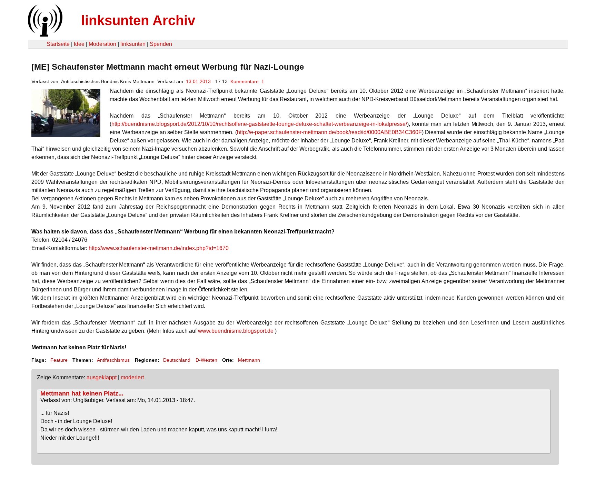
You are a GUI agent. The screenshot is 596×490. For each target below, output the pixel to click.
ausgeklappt (102, 377)
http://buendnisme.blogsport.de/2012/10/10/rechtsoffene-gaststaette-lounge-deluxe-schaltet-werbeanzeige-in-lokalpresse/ (259, 124)
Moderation (102, 44)
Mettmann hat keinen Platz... (81, 393)
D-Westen (206, 360)
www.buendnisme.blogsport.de (236, 331)
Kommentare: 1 (247, 81)
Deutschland (176, 360)
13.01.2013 (198, 81)
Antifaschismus (113, 360)
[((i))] (44, 35)
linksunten (133, 44)
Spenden (161, 44)
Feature (59, 360)
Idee (79, 44)
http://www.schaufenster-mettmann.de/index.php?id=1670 (159, 248)
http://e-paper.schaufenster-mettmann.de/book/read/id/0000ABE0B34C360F (329, 132)
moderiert (132, 377)
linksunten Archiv (138, 20)
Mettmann (249, 360)
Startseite (58, 44)
